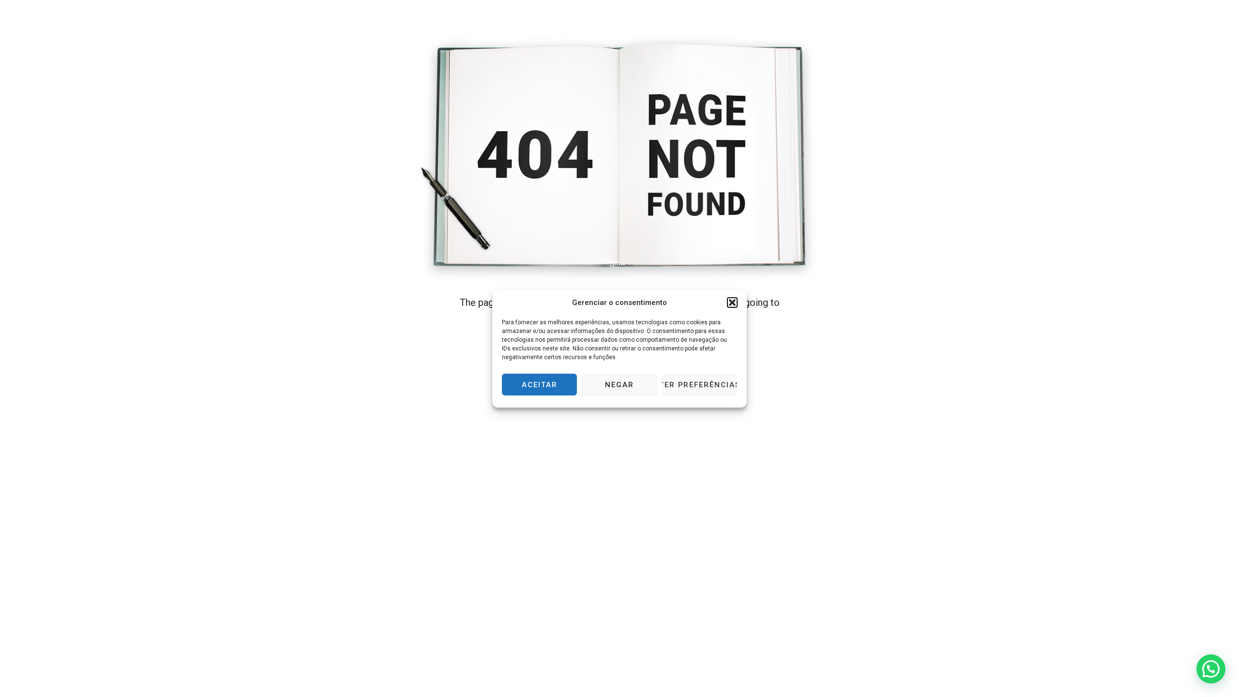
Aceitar (540, 384)
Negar (619, 384)
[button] (732, 302)
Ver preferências (699, 384)
